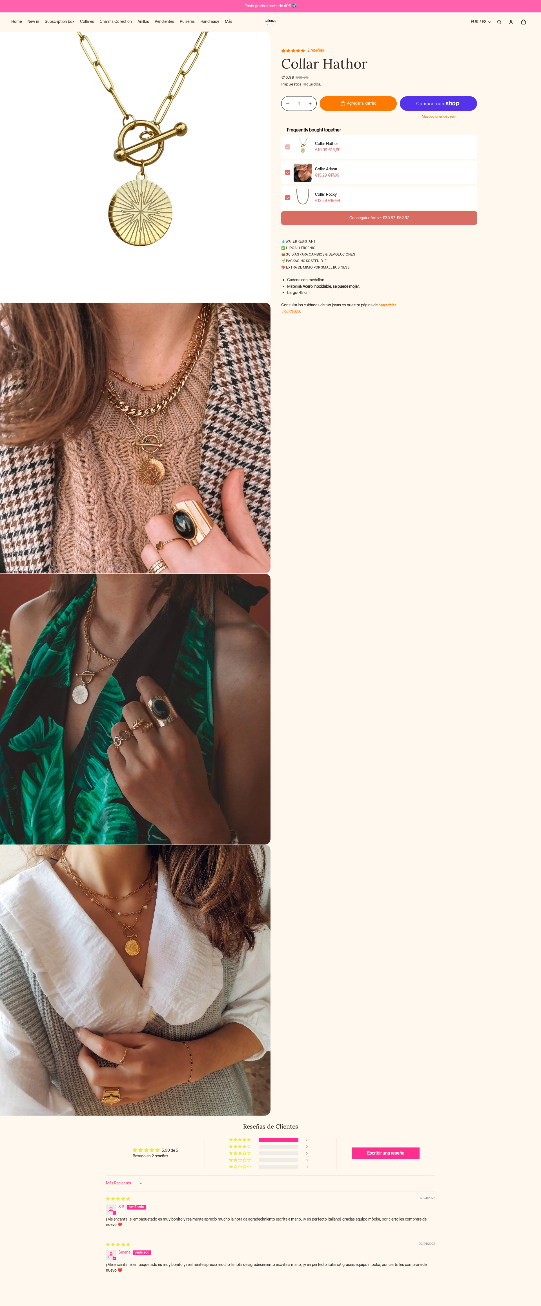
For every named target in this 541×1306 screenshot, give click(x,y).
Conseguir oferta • (379, 218)
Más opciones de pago (438, 116)
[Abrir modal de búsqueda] (499, 22)
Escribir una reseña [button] (385, 1153)
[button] (240, 1140)
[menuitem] (16, 22)
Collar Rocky (326, 195)
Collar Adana (326, 169)
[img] (118, 1199)
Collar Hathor (326, 144)
